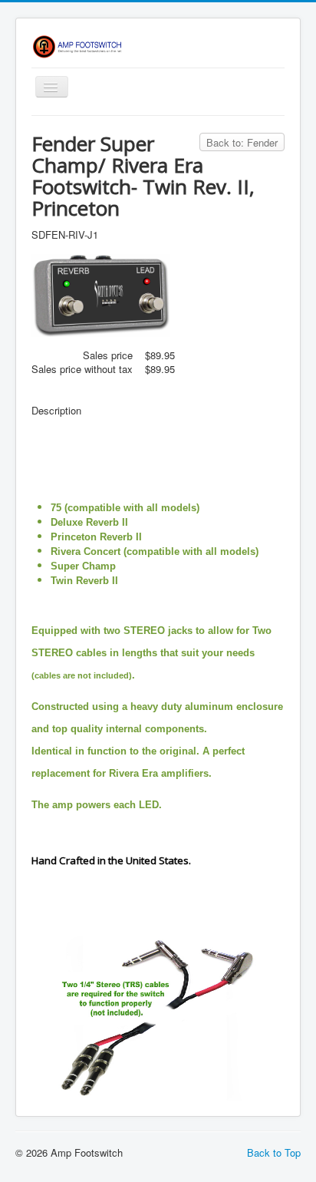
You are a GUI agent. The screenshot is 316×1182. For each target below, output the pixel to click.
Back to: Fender (242, 142)
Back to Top (274, 1152)
